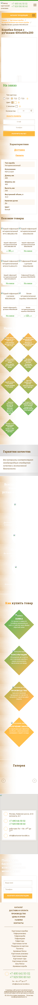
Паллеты (19, 949)
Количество (11, 111)
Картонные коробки (20, 931)
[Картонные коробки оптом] (5, 6)
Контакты (19, 923)
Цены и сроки (18, 917)
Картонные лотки (20, 943)
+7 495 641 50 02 (19, 3)
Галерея (19, 920)
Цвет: (8, 102)
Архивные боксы (19, 951)
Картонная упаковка (20, 954)
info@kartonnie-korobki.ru (19, 836)
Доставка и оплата (18, 910)
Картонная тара (19, 959)
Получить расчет (19, 133)
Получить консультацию (18, 896)
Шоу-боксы (19, 964)
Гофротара (19, 941)
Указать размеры (13, 116)
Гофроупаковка (20, 933)
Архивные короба (20, 966)
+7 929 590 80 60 (20, 6)
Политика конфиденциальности (22, 996)
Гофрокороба (19, 936)
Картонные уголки (19, 961)
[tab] (19, 144)
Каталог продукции (19, 15)
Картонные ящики (20, 956)
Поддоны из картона (19, 946)
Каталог (18, 907)
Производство (18, 914)
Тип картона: (11, 95)
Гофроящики (20, 938)
